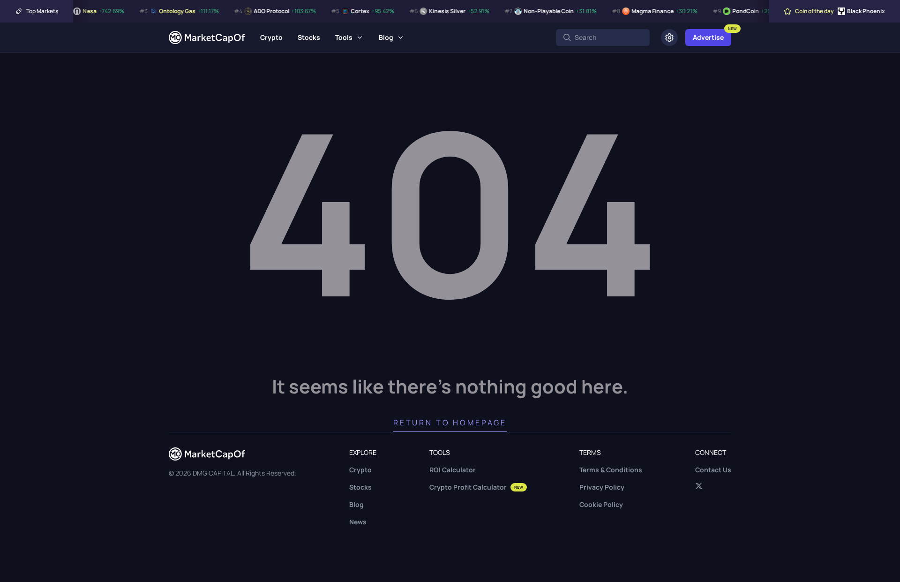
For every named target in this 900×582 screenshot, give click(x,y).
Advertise (708, 37)
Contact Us (713, 469)
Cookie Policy (601, 504)
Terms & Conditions (610, 469)
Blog (386, 37)
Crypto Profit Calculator (476, 487)
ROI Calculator (452, 469)
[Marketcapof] (207, 37)
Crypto (271, 37)
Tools (343, 37)
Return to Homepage (450, 422)
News (358, 521)
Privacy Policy (601, 487)
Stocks (309, 37)
